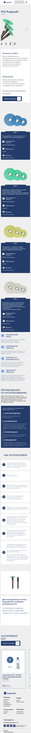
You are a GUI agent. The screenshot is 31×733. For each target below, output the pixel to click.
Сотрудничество (20, 713)
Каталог (18, 700)
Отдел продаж (19, 711)
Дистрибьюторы (7, 704)
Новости (5, 701)
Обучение (6, 711)
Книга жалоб (6, 706)
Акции (5, 713)
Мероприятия (7, 702)
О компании (6, 699)
